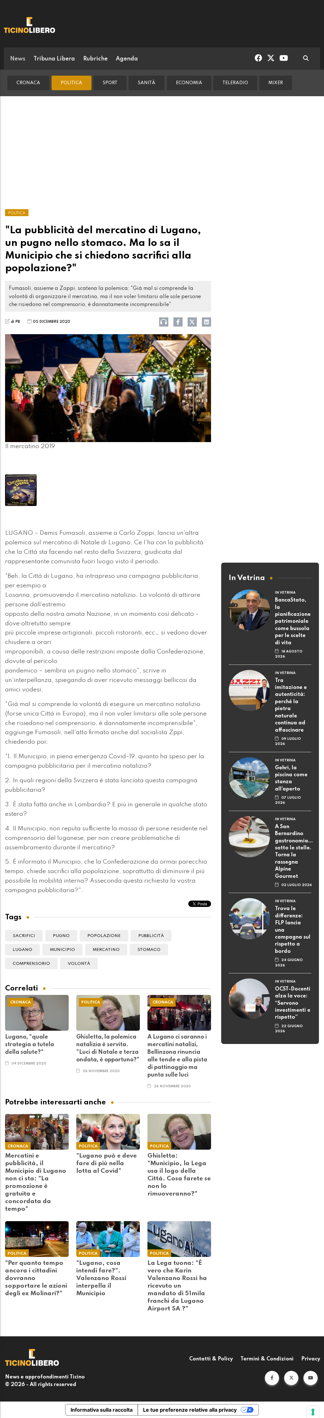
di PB (15, 322)
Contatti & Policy (211, 1359)
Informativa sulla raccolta (102, 1410)
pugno (61, 936)
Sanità (146, 83)
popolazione (104, 936)
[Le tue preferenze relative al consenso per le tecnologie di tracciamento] (313, 1412)
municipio (62, 950)
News (17, 59)
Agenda (127, 59)
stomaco (148, 950)
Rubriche (95, 59)
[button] (272, 1378)
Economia (189, 83)
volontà (79, 964)
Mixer (275, 83)
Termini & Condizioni (267, 1359)
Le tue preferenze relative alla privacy (190, 1410)
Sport (110, 83)
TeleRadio (235, 83)
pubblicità (151, 936)
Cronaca (28, 83)
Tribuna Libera (54, 59)
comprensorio (31, 964)
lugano (22, 950)
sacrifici (24, 936)
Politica (71, 83)
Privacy (310, 1359)
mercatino (106, 950)
